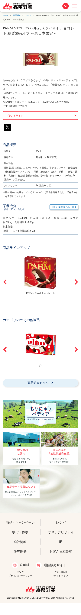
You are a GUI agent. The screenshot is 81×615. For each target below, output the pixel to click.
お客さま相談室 (61, 551)
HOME (5, 15)
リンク (20, 572)
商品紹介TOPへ (38, 382)
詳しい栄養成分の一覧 (63, 207)
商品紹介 (17, 15)
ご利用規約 (61, 572)
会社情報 (20, 542)
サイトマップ (60, 575)
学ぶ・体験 (20, 532)
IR (60, 541)
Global (24, 565)
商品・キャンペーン (20, 522)
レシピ (61, 522)
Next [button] (76, 282)
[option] (40, 274)
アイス (28, 15)
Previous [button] (5, 282)
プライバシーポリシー (20, 575)
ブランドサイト (14, 115)
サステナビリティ (61, 532)
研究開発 (20, 551)
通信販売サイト (55, 565)
